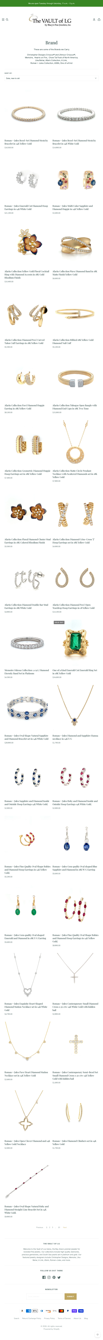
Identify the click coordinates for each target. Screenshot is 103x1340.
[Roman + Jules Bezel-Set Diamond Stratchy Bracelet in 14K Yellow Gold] (28, 113)
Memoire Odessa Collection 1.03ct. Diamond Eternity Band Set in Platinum (27, 672)
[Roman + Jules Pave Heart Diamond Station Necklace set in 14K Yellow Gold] (28, 1045)
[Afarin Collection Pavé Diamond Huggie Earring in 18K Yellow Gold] (28, 378)
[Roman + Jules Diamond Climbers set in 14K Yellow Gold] (76, 1113)
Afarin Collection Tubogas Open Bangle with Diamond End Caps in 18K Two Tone (75, 407)
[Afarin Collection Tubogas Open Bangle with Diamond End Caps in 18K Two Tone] (76, 378)
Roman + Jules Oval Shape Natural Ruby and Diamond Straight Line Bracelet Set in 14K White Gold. (27, 1209)
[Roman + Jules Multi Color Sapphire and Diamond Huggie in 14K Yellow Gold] (76, 178)
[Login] (94, 19)
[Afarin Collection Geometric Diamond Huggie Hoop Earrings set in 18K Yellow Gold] (28, 443)
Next (65, 1227)
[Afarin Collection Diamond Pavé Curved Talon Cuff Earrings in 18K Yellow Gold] (28, 312)
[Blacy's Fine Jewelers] (51, 19)
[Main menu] (3, 19)
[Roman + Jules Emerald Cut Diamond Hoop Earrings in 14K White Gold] (28, 178)
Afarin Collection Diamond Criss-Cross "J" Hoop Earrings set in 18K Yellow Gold (73, 541)
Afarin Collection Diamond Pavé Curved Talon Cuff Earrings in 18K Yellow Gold (24, 341)
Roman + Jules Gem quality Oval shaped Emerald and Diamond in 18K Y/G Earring (25, 937)
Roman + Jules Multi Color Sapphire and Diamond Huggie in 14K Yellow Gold (73, 207)
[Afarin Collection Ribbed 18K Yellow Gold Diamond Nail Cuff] (76, 312)
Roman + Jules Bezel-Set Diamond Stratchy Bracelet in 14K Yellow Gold (26, 142)
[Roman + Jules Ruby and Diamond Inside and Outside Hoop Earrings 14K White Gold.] (76, 773)
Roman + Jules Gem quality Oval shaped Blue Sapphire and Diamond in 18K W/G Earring (75, 868)
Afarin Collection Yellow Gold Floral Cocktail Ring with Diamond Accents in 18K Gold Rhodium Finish (27, 274)
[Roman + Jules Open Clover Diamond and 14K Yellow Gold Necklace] (28, 1113)
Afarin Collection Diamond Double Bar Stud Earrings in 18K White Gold (26, 606)
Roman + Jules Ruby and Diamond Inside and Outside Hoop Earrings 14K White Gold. (75, 803)
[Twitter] (59, 1277)
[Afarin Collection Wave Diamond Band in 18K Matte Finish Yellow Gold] (76, 244)
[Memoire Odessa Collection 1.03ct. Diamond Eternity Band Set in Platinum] (28, 643)
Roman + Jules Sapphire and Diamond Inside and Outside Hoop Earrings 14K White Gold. (27, 803)
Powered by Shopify (51, 1329)
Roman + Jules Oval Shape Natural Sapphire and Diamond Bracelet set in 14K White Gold (26, 737)
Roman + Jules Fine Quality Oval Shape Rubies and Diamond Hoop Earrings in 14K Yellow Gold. (27, 869)
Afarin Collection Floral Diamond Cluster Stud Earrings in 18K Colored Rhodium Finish (28, 541)
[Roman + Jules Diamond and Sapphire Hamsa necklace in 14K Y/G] (76, 708)
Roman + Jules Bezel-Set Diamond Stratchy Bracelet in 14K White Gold (74, 142)
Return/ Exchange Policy (31, 1318)
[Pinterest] (54, 1277)
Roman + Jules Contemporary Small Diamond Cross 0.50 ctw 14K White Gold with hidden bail (75, 1006)
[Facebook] (43, 1277)
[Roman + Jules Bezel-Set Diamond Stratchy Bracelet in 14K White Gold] (76, 113)
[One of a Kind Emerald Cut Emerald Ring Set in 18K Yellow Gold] (76, 643)
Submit (70, 1296)
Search (16, 1318)
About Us (77, 1318)
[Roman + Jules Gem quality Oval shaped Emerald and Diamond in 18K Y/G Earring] (28, 907)
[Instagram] (48, 1277)
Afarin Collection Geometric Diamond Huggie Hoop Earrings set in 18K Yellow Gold (27, 472)
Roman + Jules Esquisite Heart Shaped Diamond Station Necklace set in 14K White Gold (26, 1006)
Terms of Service (64, 1318)
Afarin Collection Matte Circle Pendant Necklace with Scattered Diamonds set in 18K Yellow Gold (75, 474)
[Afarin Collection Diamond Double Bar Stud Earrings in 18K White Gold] (28, 577)
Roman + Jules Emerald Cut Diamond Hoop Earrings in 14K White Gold (26, 207)
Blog (86, 1318)
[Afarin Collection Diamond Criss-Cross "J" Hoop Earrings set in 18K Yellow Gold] (76, 512)
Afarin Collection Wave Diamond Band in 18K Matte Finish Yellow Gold (75, 273)
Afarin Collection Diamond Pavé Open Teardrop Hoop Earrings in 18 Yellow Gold (73, 606)
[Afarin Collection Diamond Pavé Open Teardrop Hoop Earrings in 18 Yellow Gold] (76, 577)
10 (59, 1227)
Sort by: (9, 73)
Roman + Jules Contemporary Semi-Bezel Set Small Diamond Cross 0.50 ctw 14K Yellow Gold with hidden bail (75, 1075)
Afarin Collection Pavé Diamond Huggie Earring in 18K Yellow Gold (24, 407)
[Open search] (7, 19)
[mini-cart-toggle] (99, 19)
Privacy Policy (49, 1318)
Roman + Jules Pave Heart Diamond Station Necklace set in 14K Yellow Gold (26, 1074)
